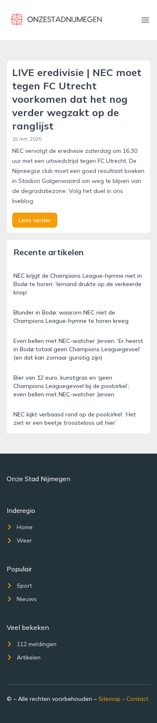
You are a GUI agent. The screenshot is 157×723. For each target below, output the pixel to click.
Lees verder (35, 220)
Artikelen (29, 657)
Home (25, 527)
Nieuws (27, 599)
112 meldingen (37, 644)
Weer (24, 540)
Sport (24, 585)
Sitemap (109, 699)
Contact (137, 699)
